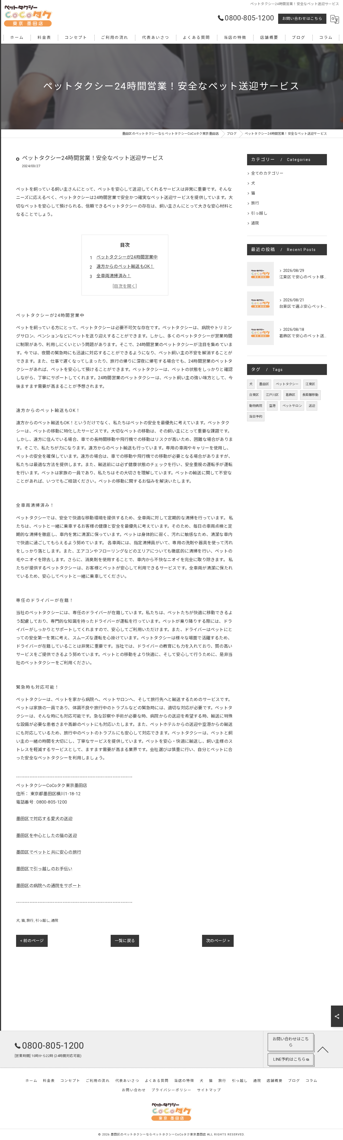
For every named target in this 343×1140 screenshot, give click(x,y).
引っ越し (42, 920)
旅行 (30, 920)
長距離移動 (310, 395)
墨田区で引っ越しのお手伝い (44, 868)
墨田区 (264, 384)
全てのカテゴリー (267, 173)
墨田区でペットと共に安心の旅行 (48, 852)
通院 (54, 920)
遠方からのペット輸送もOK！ (125, 266)
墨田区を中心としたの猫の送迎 (46, 835)
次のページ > (218, 940)
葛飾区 (291, 395)
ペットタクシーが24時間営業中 (127, 257)
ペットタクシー (287, 384)
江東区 (310, 384)
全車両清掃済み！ (113, 275)
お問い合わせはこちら (302, 18)
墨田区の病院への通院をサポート (48, 885)
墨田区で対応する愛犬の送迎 (44, 818)
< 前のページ (32, 940)
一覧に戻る (125, 940)
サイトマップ (209, 1090)
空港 (272, 406)
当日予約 (255, 416)
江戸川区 (272, 395)
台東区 (254, 395)
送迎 (312, 406)
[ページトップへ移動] (323, 1049)
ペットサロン (292, 406)
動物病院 (255, 406)
